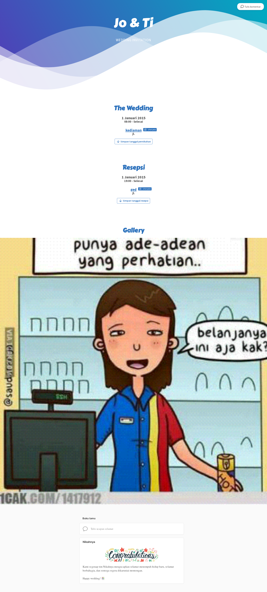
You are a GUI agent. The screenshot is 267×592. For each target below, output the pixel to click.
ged (134, 189)
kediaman (133, 130)
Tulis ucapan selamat (102, 529)
